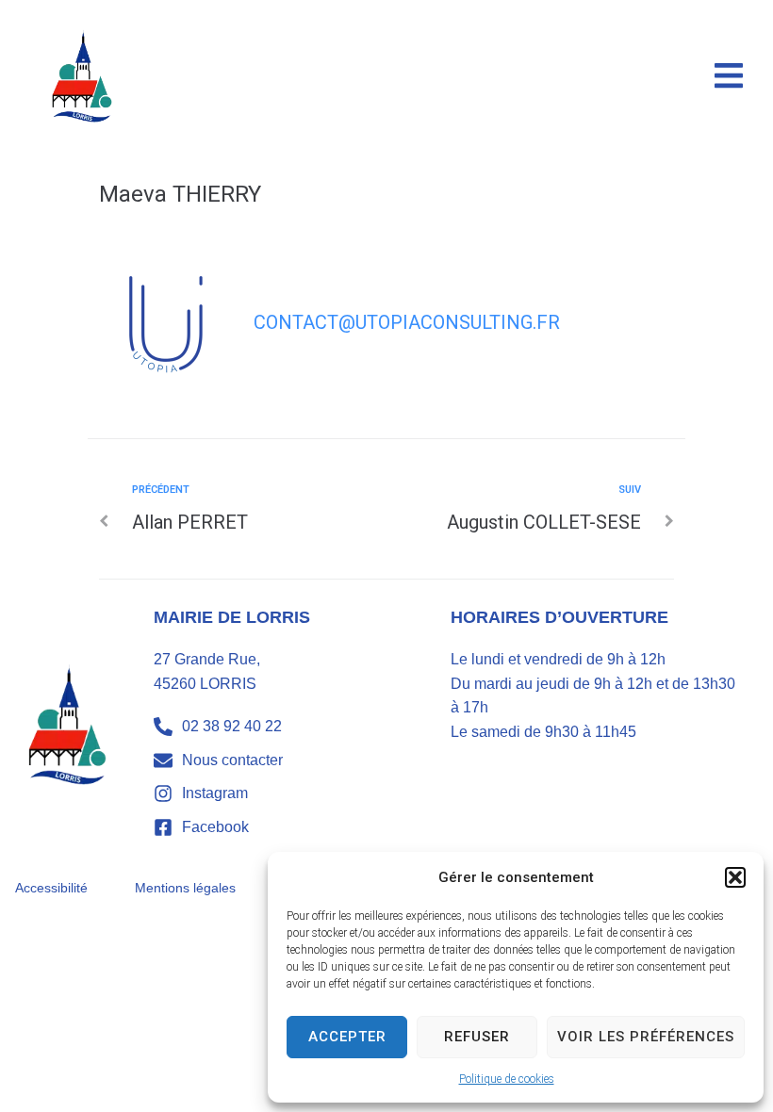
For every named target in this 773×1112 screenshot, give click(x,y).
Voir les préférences (645, 1036)
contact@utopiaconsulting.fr (407, 322)
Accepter (347, 1036)
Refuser (477, 1036)
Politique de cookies (506, 1079)
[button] (735, 877)
